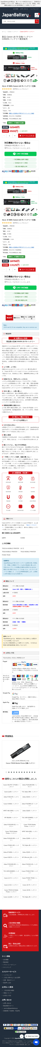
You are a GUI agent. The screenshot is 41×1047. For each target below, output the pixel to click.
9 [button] (27, 772)
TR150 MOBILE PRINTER (9, 551)
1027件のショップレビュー (20, 89)
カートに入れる (28, 136)
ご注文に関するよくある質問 (11, 977)
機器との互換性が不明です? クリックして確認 (21, 113)
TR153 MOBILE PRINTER (28, 551)
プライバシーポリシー (9, 964)
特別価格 (5, 131)
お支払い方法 (31, 317)
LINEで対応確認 (22, 154)
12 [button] (34, 772)
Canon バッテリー (13, 31)
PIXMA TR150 (6, 555)
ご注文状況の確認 (8, 990)
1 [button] (6, 772)
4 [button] (14, 772)
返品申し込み (7, 982)
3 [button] (11, 772)
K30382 (22, 538)
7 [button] (21, 772)
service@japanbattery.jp (10, 1008)
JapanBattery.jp (19, 1038)
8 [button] (24, 772)
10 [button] (29, 772)
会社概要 (15, 9)
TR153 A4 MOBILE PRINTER (10, 548)
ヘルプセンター (34, 9)
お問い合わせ (24, 9)
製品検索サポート (8, 1005)
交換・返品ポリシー (9, 980)
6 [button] (19, 772)
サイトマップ (7, 967)
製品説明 (9, 317)
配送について (24, 317)
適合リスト (17, 317)
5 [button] (16, 772)
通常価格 (5, 127)
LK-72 (22, 548)
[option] (20, 60)
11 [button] (32, 772)
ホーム (4, 31)
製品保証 (5, 962)
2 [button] (8, 772)
